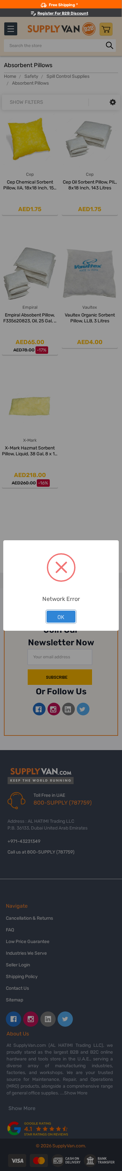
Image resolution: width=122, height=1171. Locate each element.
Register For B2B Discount (62, 13)
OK (61, 617)
